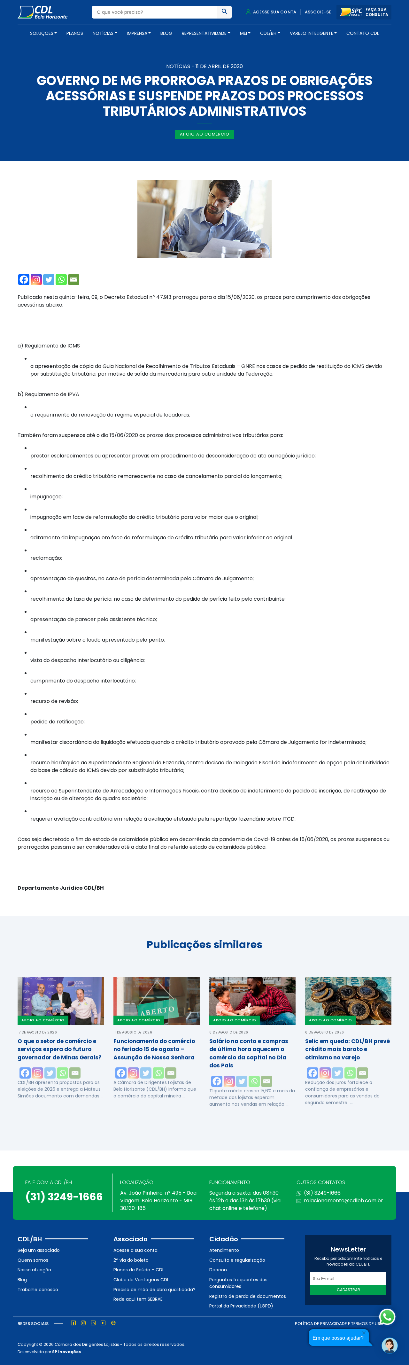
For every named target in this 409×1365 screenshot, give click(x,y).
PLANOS (74, 33)
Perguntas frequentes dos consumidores (238, 1283)
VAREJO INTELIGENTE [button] (311, 33)
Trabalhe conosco (38, 1289)
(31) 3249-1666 (64, 1197)
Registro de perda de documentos (247, 1296)
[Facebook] (23, 279)
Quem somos (33, 1260)
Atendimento (224, 1250)
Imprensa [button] (137, 33)
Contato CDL (362, 33)
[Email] (73, 279)
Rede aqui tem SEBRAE (138, 1299)
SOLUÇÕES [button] (41, 33)
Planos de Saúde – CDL (138, 1270)
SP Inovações (66, 1351)
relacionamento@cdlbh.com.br (343, 1200)
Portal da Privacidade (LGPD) (241, 1306)
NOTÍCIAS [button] (103, 33)
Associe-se (318, 12)
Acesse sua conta (274, 12)
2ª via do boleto (131, 1260)
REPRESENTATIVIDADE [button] (204, 33)
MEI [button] (243, 33)
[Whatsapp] (61, 279)
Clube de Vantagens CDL (141, 1279)
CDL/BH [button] (268, 33)
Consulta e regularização (237, 1260)
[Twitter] (48, 279)
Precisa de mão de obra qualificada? (154, 1289)
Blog (166, 33)
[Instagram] (36, 279)
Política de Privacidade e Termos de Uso (339, 1324)
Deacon (218, 1270)
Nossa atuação (34, 1270)
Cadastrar (348, 1289)
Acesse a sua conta (135, 1250)
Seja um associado (39, 1250)
